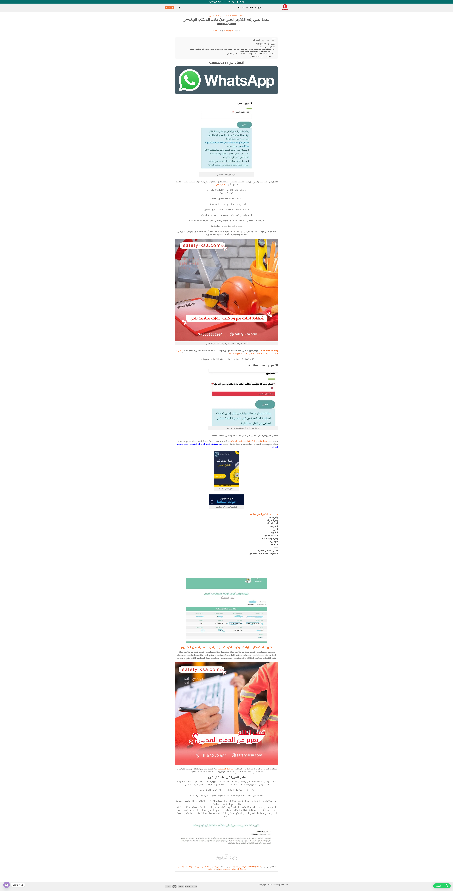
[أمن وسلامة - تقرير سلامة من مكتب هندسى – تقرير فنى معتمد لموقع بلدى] (276, 8)
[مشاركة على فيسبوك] (235, 858)
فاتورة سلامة (212, 869)
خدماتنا (250, 8)
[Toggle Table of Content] (272, 40)
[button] (442, 885)
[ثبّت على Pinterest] (222, 858)
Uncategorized (237, 16)
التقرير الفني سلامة (266, 47)
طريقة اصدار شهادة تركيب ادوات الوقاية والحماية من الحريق (250, 54)
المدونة (241, 8)
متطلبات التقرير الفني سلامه (264, 514)
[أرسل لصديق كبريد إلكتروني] (226, 858)
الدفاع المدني (224, 16)
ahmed (215, 30)
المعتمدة (225, 769)
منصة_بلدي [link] (222, 185)
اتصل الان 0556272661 (265, 44)
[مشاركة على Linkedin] (218, 858)
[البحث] (179, 7)
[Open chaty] (6, 885)
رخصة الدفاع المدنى (268, 351)
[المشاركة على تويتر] (231, 858)
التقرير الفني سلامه (199, 867)
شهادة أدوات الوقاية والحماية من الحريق (249, 441)
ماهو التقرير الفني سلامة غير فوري (261, 56)
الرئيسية (258, 8)
